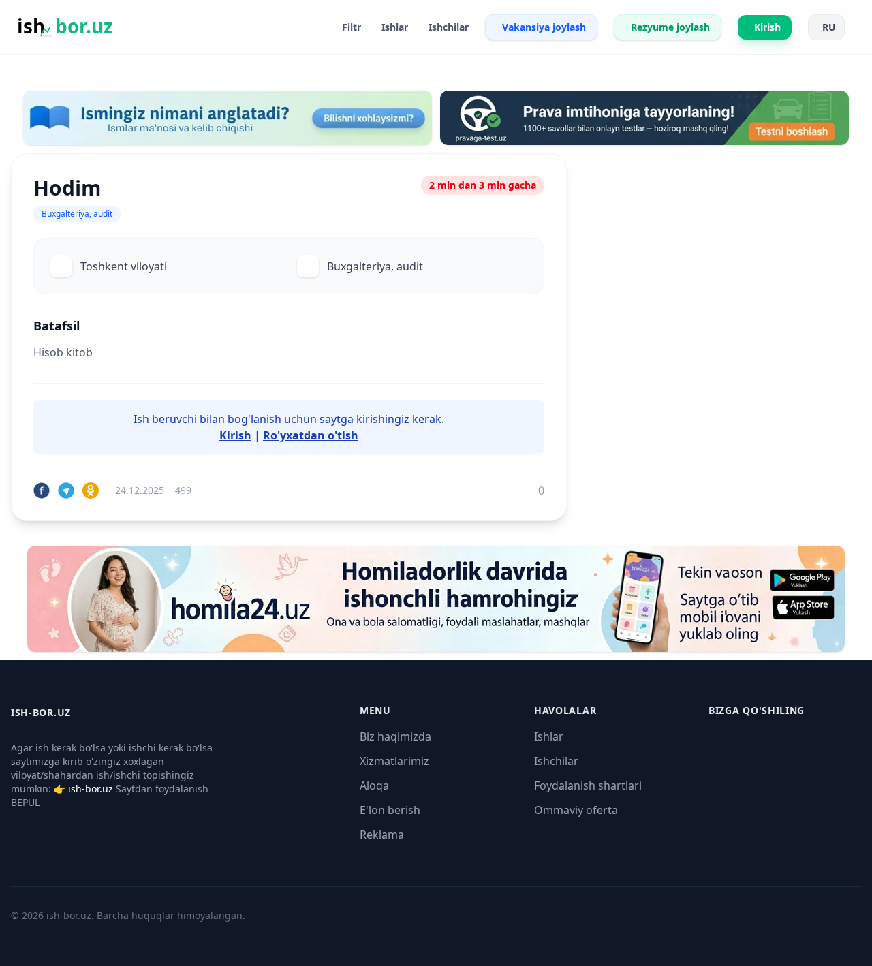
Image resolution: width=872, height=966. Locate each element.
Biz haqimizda (395, 736)
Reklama (382, 834)
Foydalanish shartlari (588, 785)
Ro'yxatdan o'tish (310, 435)
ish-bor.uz (90, 788)
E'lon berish (390, 810)
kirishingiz (382, 418)
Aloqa (374, 785)
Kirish (235, 435)
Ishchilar (556, 760)
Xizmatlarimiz (394, 760)
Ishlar (548, 736)
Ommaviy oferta (576, 810)
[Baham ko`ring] (41, 490)
